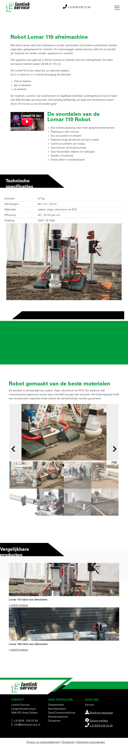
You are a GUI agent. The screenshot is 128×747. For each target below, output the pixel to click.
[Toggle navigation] (117, 7)
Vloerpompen (56, 705)
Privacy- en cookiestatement (43, 742)
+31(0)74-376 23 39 (78, 7)
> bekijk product (18, 605)
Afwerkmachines (58, 717)
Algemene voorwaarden (90, 742)
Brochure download (101, 713)
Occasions (54, 721)
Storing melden (98, 721)
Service (89, 705)
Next (112, 448)
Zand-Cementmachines (61, 713)
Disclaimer (68, 742)
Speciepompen (57, 709)
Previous (15, 448)
